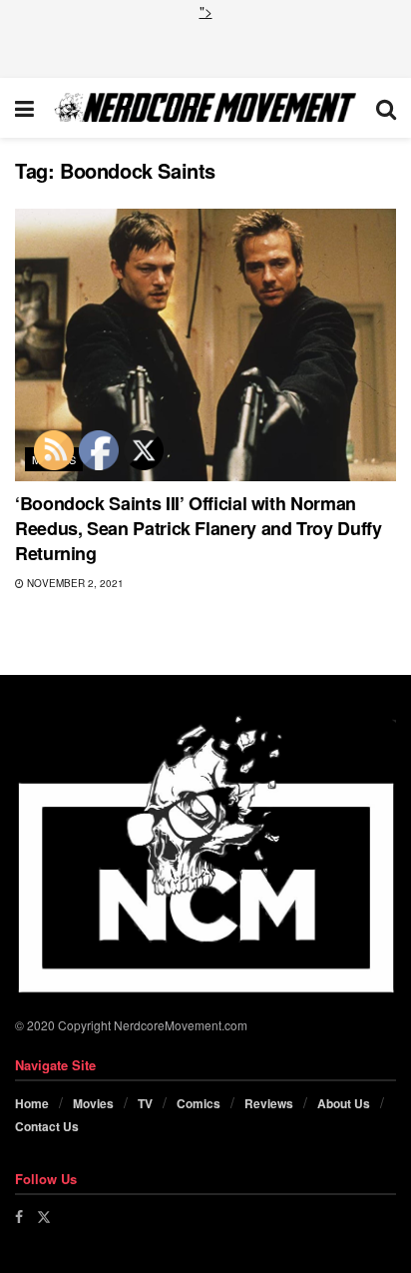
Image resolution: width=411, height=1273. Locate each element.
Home (32, 1103)
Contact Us (47, 1126)
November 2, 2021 (74, 583)
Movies (93, 1103)
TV (145, 1103)
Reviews (268, 1103)
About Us (343, 1103)
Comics (198, 1103)
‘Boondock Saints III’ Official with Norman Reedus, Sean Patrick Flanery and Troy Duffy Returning (198, 528)
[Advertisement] (205, 47)
